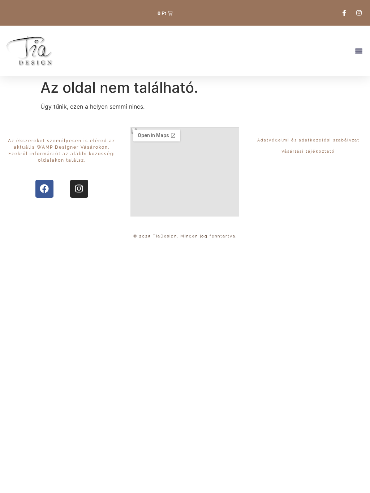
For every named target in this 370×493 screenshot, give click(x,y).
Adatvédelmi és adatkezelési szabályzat (308, 140)
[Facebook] (44, 189)
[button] (359, 51)
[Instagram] (79, 189)
